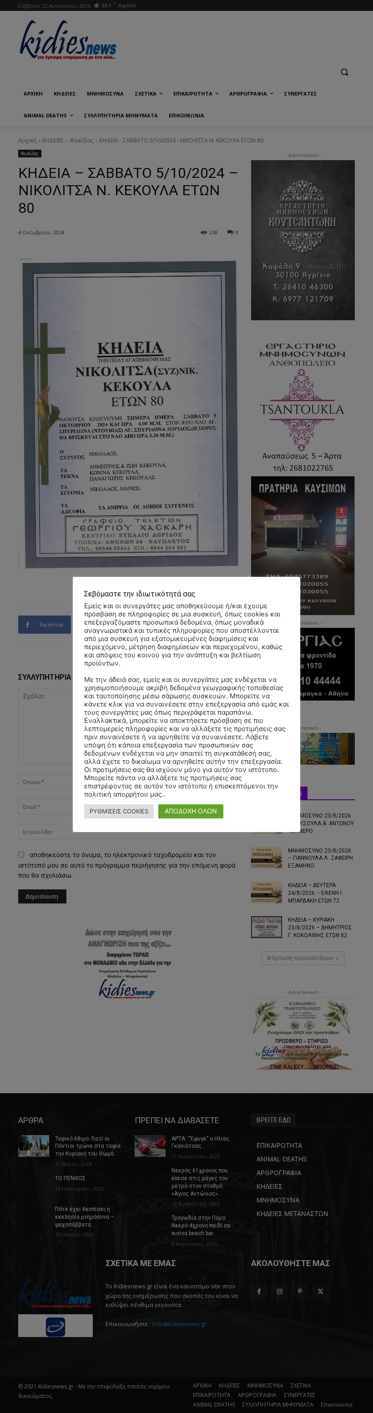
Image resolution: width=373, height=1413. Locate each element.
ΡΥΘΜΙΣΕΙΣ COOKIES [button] (119, 811)
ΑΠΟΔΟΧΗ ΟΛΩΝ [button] (191, 811)
